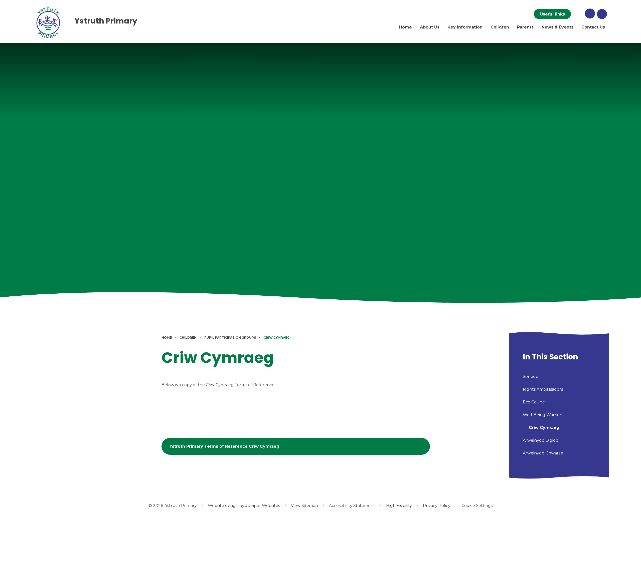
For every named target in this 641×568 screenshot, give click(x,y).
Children (188, 337)
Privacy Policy (436, 505)
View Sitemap (304, 505)
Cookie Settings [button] (477, 505)
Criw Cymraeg (277, 337)
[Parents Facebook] (578, 14)
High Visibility (399, 505)
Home (167, 337)
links (552, 14)
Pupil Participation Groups (230, 337)
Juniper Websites (262, 505)
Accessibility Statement (352, 505)
